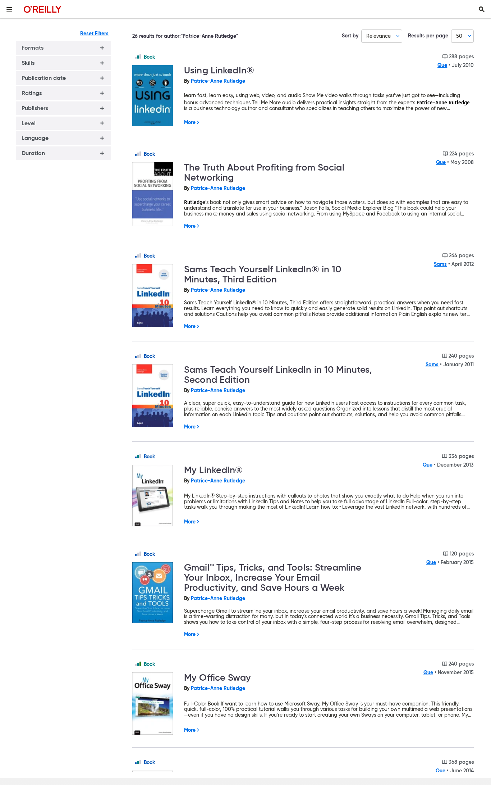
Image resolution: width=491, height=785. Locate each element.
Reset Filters (94, 33)
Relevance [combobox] (378, 36)
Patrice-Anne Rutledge (218, 81)
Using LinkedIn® (219, 70)
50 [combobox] (459, 36)
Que (442, 65)
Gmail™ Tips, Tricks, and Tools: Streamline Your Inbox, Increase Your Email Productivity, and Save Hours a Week (272, 577)
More (190, 122)
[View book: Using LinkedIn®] (155, 96)
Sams (440, 264)
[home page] (42, 9)
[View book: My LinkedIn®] (155, 496)
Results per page (428, 36)
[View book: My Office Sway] (155, 703)
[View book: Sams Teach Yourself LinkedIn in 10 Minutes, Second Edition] (155, 396)
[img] (138, 56)
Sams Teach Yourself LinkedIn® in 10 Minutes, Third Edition (262, 274)
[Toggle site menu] (9, 9)
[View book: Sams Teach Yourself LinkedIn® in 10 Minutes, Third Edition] (155, 296)
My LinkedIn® (213, 470)
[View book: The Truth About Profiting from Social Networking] (155, 194)
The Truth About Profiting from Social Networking (264, 172)
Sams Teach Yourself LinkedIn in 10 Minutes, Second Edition (278, 374)
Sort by (350, 36)
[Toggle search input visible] (481, 9)
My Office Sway (217, 677)
